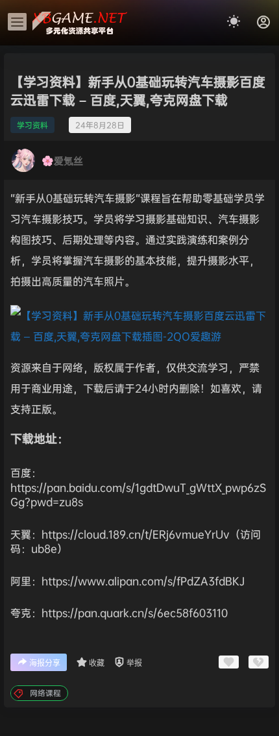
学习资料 (32, 124)
